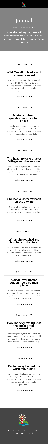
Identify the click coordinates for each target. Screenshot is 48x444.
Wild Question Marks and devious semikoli (24, 74)
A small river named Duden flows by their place (24, 282)
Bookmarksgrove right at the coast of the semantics (24, 325)
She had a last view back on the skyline (24, 200)
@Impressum (27, 433)
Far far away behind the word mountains (24, 368)
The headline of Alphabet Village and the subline (24, 160)
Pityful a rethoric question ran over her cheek (24, 118)
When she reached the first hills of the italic (24, 241)
